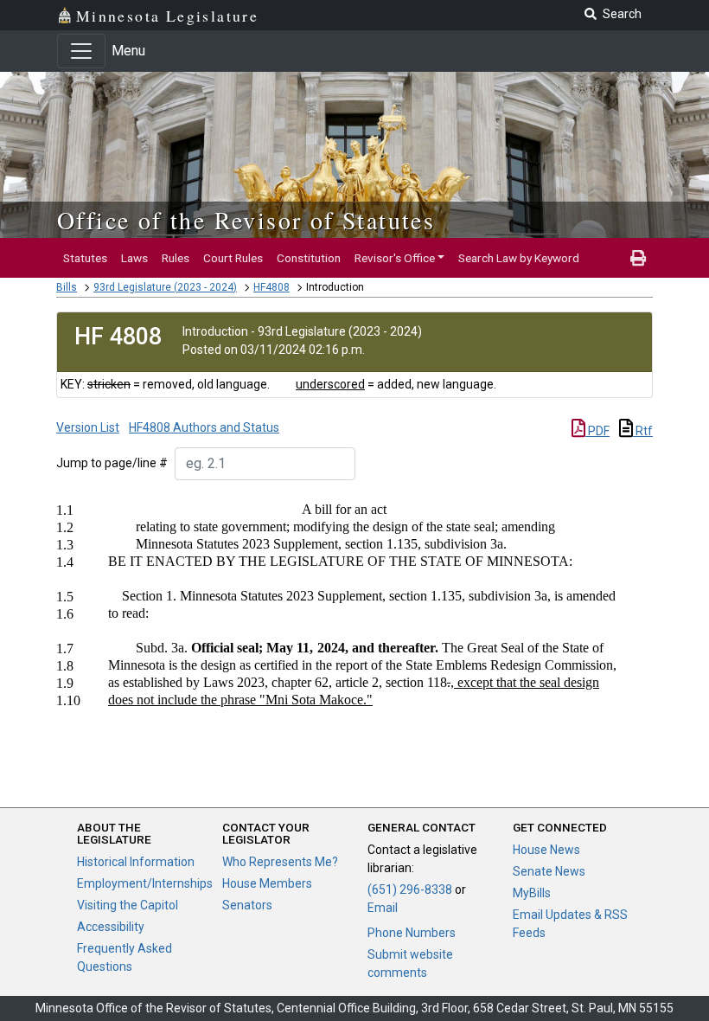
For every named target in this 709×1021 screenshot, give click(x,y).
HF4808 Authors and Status (204, 427)
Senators (247, 905)
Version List (87, 427)
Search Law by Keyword (518, 258)
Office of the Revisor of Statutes (246, 219)
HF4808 (271, 287)
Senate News (549, 871)
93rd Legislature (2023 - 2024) (165, 287)
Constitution (309, 258)
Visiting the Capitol (127, 905)
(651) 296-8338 (409, 889)
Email (382, 908)
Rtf (643, 431)
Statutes (85, 258)
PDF (597, 431)
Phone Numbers (411, 933)
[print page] (638, 258)
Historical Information (136, 862)
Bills (66, 287)
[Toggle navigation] (81, 51)
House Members (267, 883)
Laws (134, 258)
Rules (175, 258)
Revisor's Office (394, 258)
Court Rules (233, 258)
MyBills (532, 893)
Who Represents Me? (280, 862)
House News (546, 850)
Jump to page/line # (112, 463)
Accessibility (110, 927)
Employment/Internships (145, 883)
